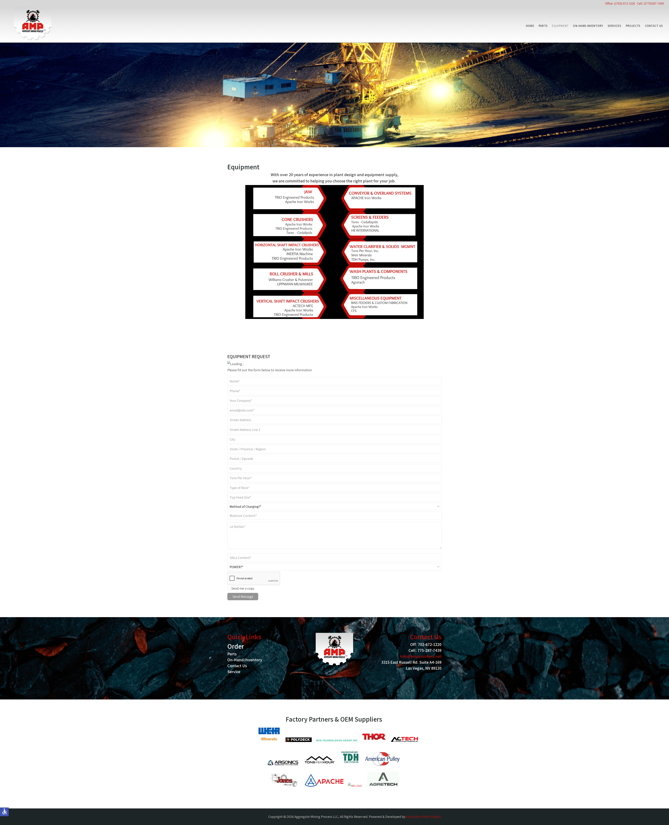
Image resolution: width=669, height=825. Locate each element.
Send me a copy (242, 588)
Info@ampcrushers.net (420, 656)
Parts (543, 26)
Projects (633, 26)
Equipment (560, 26)
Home (530, 26)
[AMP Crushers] (32, 23)
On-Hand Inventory (588, 26)
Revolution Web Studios (423, 816)
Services (614, 26)
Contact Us (654, 26)
